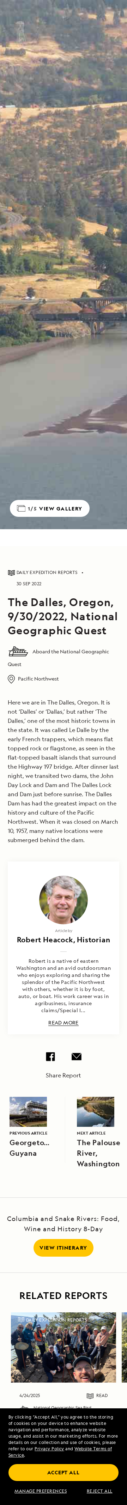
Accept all (63, 1472)
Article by (63, 930)
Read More (63, 1023)
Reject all (100, 1491)
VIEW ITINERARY (63, 1247)
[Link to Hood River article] (63, 1347)
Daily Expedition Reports (56, 1320)
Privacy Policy (49, 1449)
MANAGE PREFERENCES (40, 1491)
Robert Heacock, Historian (63, 939)
